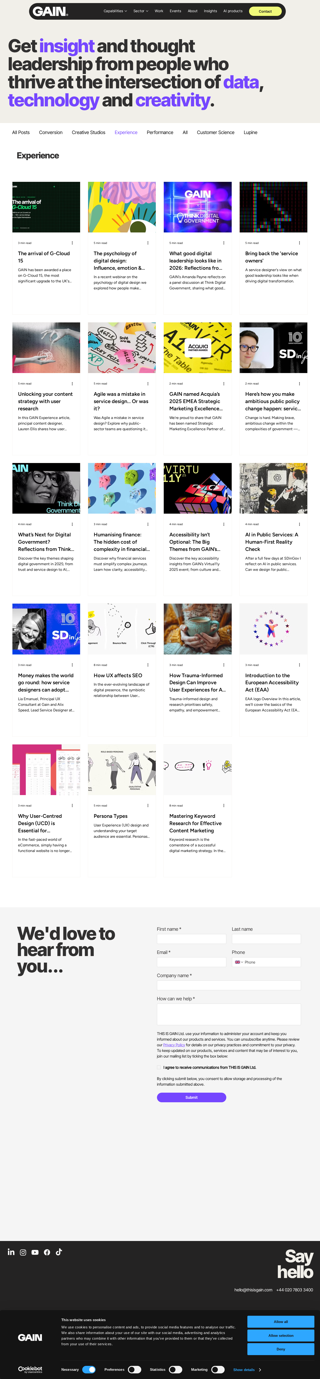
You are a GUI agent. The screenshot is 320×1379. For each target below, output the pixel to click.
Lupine (250, 132)
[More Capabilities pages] (126, 11)
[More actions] (74, 243)
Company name (174, 975)
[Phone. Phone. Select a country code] (239, 962)
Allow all (281, 1322)
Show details (244, 1370)
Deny (281, 1349)
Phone (238, 952)
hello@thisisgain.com (253, 1289)
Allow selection (281, 1336)
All (185, 132)
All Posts (21, 132)
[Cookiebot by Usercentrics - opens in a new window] (30, 1369)
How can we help (176, 999)
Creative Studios (88, 132)
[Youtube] (35, 1252)
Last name (242, 929)
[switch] (134, 1369)
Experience (126, 132)
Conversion (51, 132)
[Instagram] (23, 1252)
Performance (160, 132)
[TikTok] (59, 1252)
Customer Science (215, 132)
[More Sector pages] (147, 11)
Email (164, 952)
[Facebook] (47, 1252)
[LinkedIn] (11, 1252)
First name (169, 929)
